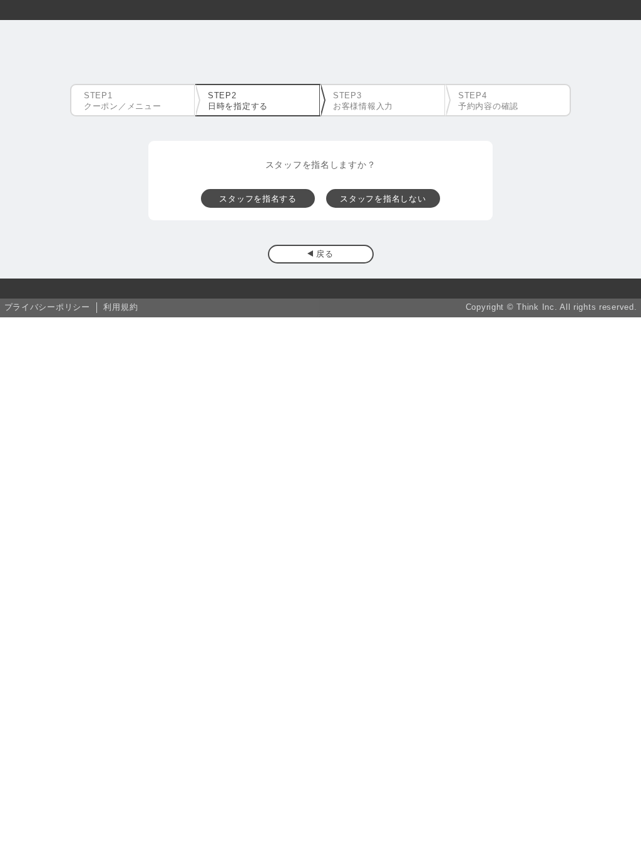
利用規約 (120, 307)
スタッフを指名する (257, 198)
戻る (324, 254)
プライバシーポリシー (47, 307)
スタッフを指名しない (383, 198)
